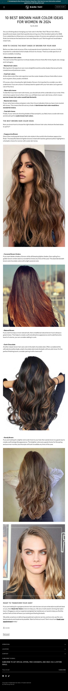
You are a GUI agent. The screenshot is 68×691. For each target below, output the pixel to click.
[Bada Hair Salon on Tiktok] (9, 676)
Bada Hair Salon (16, 682)
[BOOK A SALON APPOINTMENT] (60, 8)
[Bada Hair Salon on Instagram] (6, 676)
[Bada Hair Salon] (34, 7)
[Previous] (3, 2)
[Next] (65, 2)
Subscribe (62, 670)
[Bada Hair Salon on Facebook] (3, 676)
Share (7, 628)
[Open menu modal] (4, 7)
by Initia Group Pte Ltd (8, 684)
